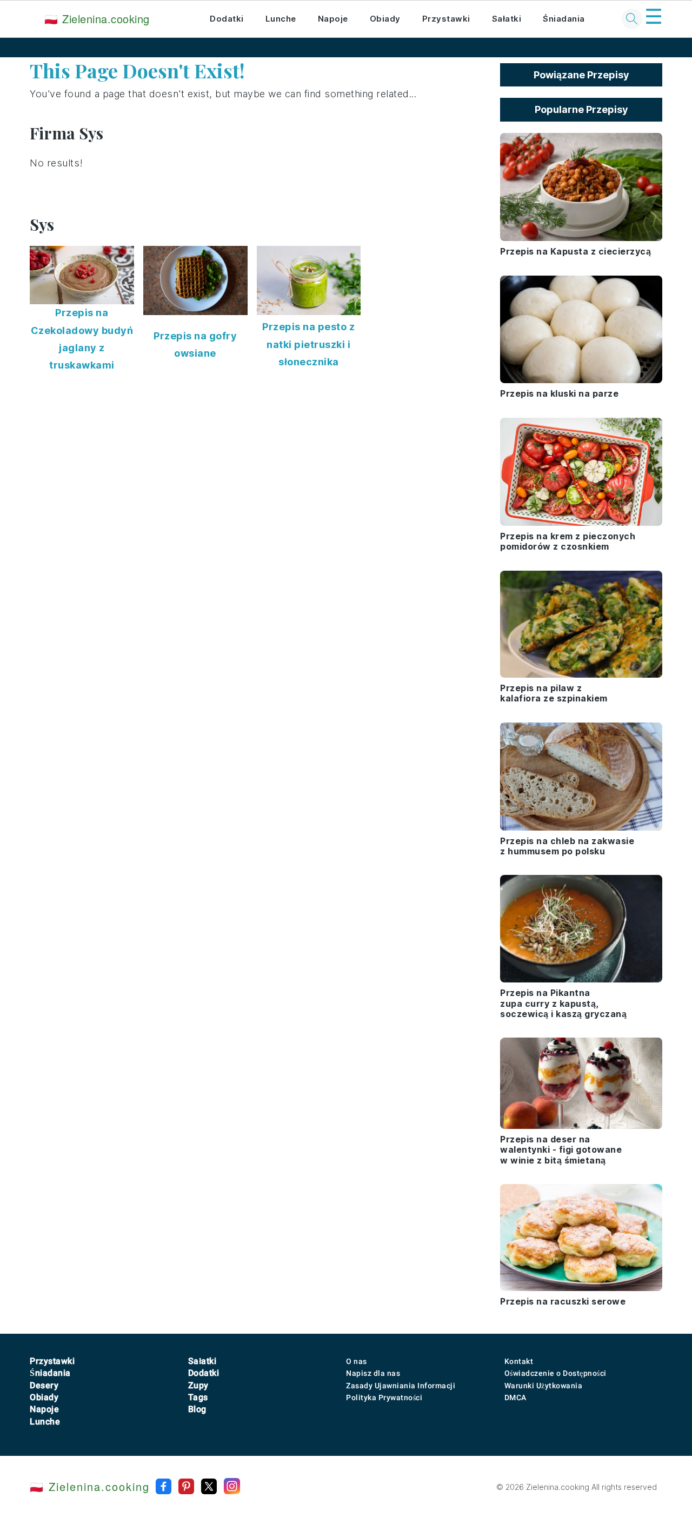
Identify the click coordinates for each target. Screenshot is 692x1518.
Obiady (385, 19)
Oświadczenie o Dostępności (555, 1373)
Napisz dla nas (373, 1373)
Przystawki (446, 19)
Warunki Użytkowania (543, 1385)
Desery (44, 1385)
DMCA (515, 1397)
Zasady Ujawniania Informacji (400, 1385)
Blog (197, 1409)
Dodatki (227, 19)
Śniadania (564, 19)
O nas (356, 1361)
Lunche (280, 19)
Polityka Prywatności (384, 1397)
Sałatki (507, 19)
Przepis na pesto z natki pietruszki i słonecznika (308, 344)
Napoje (333, 19)
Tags (198, 1397)
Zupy (198, 1385)
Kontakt (519, 1361)
